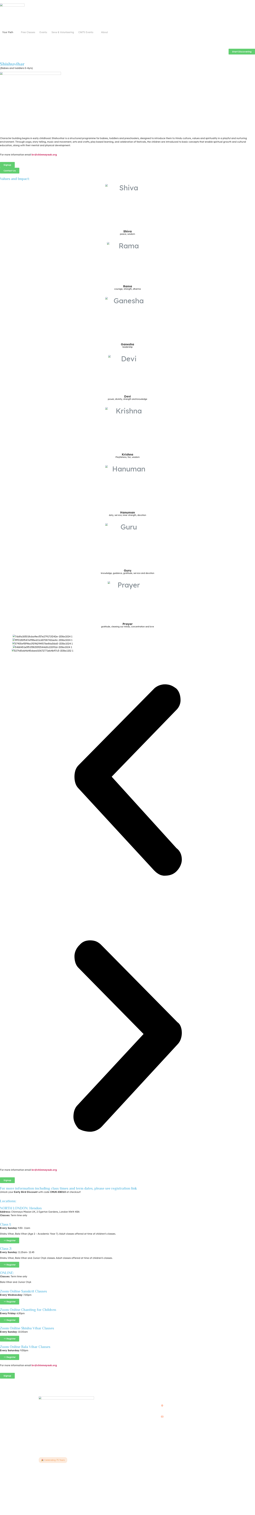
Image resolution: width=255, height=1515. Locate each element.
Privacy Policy (105, 1499)
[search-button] (1, 43)
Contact (126, 1423)
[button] (127, 780)
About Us (127, 1405)
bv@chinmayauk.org (44, 154)
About (104, 32)
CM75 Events (85, 32)
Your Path (7, 32)
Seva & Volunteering (63, 32)
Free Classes (28, 32)
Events (43, 32)
